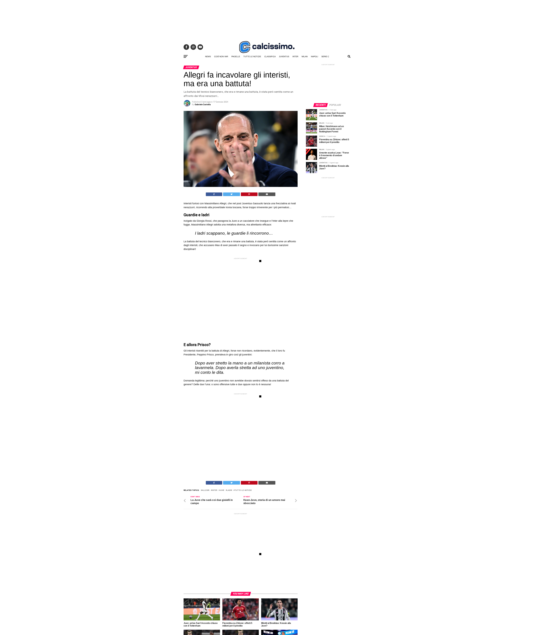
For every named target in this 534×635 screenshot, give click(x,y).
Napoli (314, 56)
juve (222, 490)
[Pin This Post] (249, 194)
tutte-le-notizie (243, 490)
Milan (305, 56)
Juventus (284, 56)
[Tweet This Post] (231, 194)
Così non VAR (221, 56)
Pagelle (235, 56)
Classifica (270, 56)
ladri (229, 490)
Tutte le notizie (252, 56)
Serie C (325, 56)
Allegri (205, 490)
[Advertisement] (267, 19)
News (208, 56)
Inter (295, 56)
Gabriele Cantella (203, 104)
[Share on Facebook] (214, 194)
